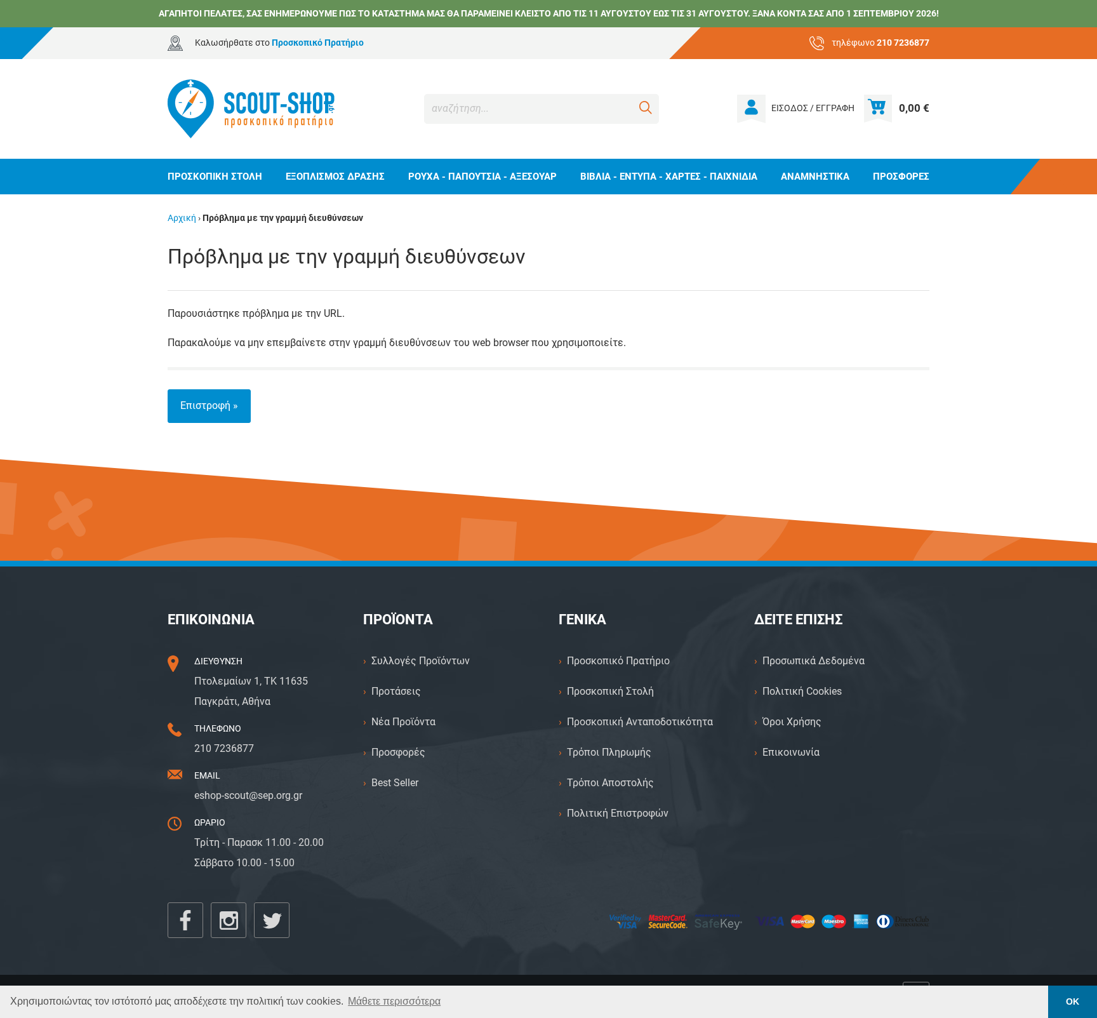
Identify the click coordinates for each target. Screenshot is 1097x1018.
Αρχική (182, 218)
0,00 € (914, 108)
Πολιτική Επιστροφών (617, 813)
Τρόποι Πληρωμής (609, 752)
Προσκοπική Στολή (610, 691)
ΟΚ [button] (1072, 1001)
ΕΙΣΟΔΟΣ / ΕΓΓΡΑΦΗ (812, 108)
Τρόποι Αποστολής (610, 783)
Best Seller (394, 783)
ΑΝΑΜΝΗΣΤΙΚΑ (815, 176)
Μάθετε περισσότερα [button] (394, 1001)
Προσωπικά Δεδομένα (813, 661)
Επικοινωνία (791, 752)
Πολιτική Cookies (802, 691)
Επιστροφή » (209, 405)
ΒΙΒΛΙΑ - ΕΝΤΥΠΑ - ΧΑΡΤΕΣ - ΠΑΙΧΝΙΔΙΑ (668, 176)
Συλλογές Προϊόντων (420, 661)
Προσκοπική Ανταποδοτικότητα (640, 722)
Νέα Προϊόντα (403, 722)
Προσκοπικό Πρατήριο (618, 661)
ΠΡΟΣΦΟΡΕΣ (901, 176)
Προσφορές (398, 752)
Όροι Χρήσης (791, 722)
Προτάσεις (396, 691)
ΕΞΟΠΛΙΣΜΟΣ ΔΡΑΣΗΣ (335, 176)
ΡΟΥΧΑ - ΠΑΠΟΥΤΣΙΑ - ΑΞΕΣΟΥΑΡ (482, 176)
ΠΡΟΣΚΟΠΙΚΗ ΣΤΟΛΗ (215, 176)
